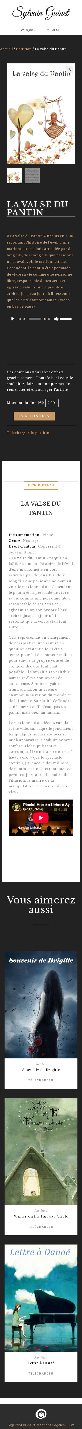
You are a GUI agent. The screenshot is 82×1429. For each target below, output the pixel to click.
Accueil (6, 49)
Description (41, 485)
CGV (70, 1425)
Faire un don (34, 416)
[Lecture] (12, 319)
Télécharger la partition (29, 433)
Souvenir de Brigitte (41, 1070)
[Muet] (56, 319)
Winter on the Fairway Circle (41, 1216)
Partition (24, 49)
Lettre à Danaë (41, 1363)
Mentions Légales (51, 1425)
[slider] (66, 318)
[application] (41, 318)
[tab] (41, 486)
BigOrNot (15, 1425)
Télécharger (41, 1080)
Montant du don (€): (25, 403)
